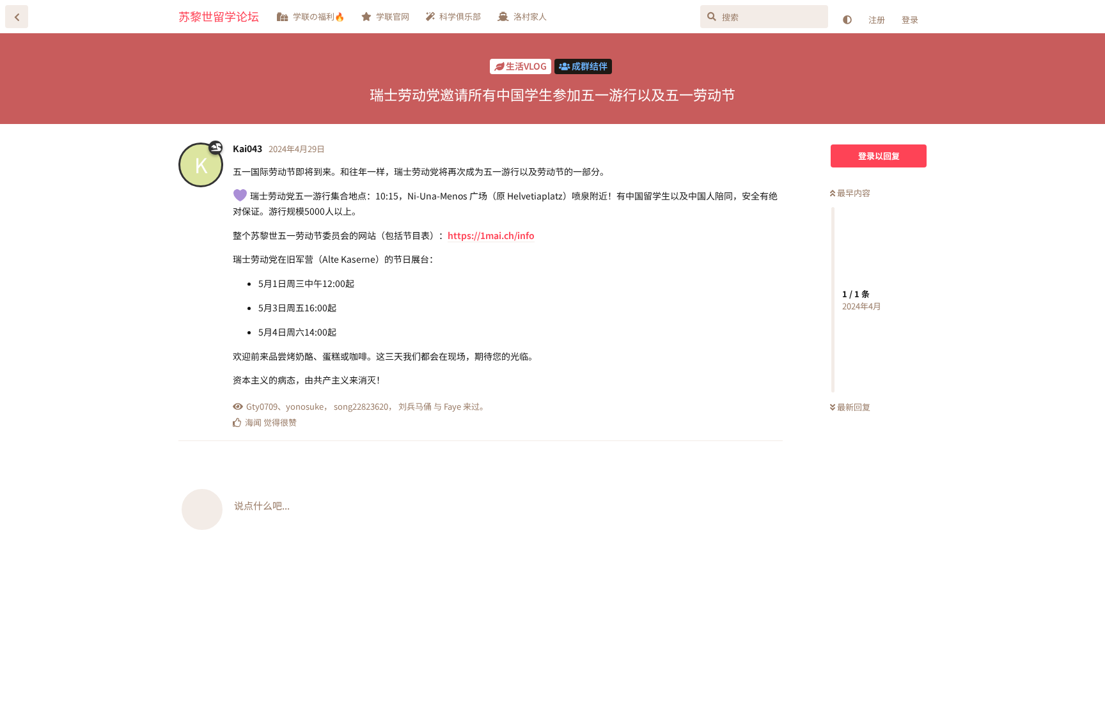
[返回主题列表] (16, 16)
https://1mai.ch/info (491, 235)
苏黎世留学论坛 (218, 16)
